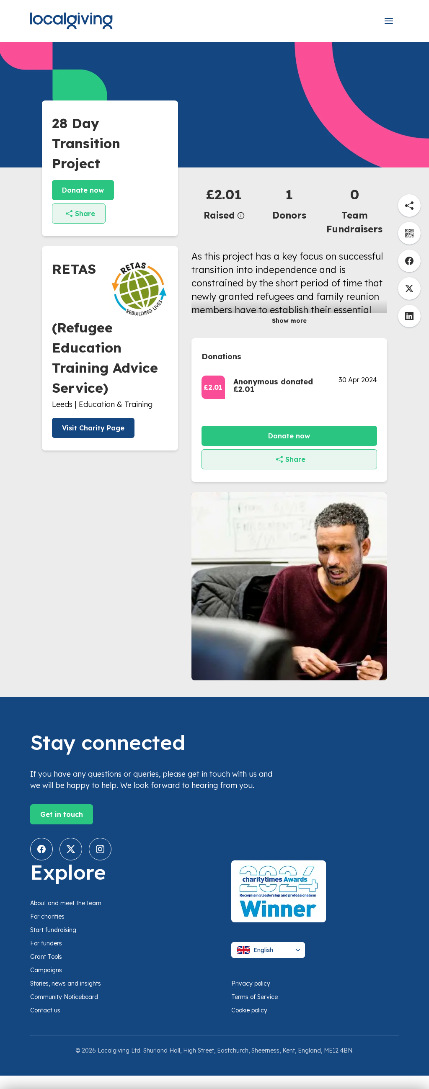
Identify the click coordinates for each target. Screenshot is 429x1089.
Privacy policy (250, 983)
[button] (224, 203)
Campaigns (46, 970)
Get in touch (61, 814)
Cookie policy (249, 1010)
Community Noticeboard (64, 997)
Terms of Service (254, 997)
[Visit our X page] (70, 849)
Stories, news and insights (65, 983)
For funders (46, 943)
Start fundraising (53, 930)
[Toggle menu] (389, 21)
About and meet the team (65, 903)
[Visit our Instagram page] (100, 849)
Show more (289, 320)
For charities (47, 916)
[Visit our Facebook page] (41, 849)
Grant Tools (46, 956)
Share (85, 213)
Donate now (83, 190)
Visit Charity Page (93, 428)
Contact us (45, 1010)
